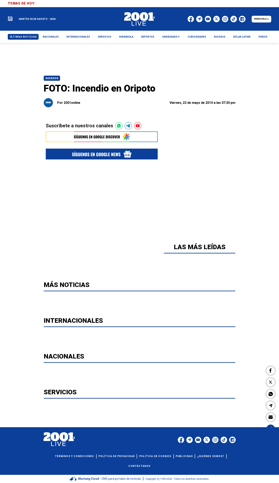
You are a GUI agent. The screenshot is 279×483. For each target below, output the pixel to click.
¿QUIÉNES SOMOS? (210, 456)
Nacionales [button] (51, 36)
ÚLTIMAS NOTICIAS (23, 36)
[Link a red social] (181, 440)
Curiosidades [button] (197, 36)
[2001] (139, 19)
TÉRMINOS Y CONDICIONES (74, 456)
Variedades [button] (169, 36)
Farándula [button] (126, 36)
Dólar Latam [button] (241, 36)
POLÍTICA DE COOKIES (155, 456)
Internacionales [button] (78, 36)
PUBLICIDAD (184, 456)
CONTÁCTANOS (139, 466)
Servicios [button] (104, 36)
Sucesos (51, 78)
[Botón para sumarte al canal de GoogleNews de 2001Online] (102, 154)
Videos (262, 36)
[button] (270, 370)
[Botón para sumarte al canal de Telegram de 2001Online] (128, 125)
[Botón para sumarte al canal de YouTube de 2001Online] (137, 125)
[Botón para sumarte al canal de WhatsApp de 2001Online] (119, 125)
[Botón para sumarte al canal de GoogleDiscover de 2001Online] (102, 136)
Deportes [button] (147, 36)
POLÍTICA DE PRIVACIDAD (116, 456)
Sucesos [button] (219, 36)
